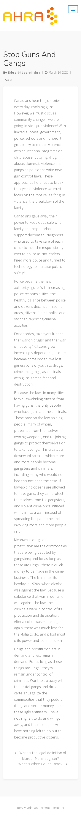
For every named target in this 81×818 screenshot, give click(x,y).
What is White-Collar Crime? (40, 763)
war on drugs (32, 340)
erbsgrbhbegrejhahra (24, 72)
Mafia (41, 577)
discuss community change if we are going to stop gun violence (36, 119)
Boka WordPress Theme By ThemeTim (40, 808)
